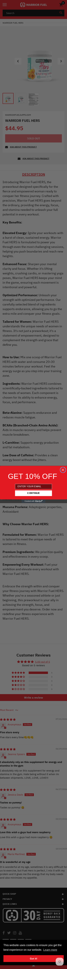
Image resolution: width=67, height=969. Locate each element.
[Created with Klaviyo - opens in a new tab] (34, 501)
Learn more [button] (50, 949)
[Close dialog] (62, 470)
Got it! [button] (33, 958)
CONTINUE (33, 493)
